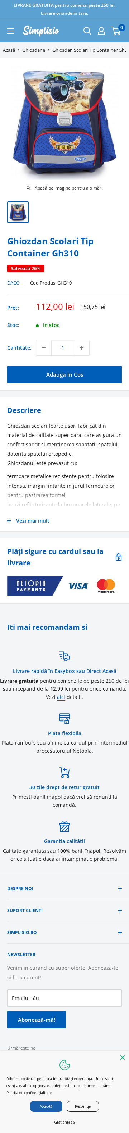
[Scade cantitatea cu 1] (43, 347)
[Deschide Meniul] (10, 31)
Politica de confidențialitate (29, 1092)
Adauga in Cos (64, 374)
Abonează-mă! (36, 1019)
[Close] (122, 1057)
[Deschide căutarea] (87, 31)
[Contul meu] (101, 31)
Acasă (9, 50)
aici (61, 696)
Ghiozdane (33, 50)
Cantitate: (19, 347)
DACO (13, 282)
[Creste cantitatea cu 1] (81, 347)
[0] (115, 31)
